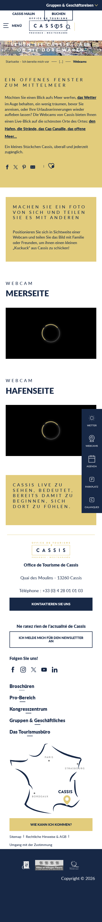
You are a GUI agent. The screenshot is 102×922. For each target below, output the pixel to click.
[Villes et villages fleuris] (49, 864)
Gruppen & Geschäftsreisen (69, 5)
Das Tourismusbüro (29, 731)
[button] (68, 26)
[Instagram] (23, 671)
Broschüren (21, 686)
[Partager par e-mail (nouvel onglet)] (32, 167)
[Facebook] (12, 671)
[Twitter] (33, 671)
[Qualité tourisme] (74, 864)
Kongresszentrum (28, 709)
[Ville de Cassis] (26, 864)
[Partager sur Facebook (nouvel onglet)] (7, 167)
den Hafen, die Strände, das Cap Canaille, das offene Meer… (50, 128)
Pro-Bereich (22, 697)
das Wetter (86, 97)
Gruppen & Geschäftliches (37, 720)
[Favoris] (57, 27)
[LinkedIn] (54, 671)
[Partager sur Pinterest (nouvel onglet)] (24, 167)
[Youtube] (44, 671)
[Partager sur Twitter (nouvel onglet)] (15, 167)
